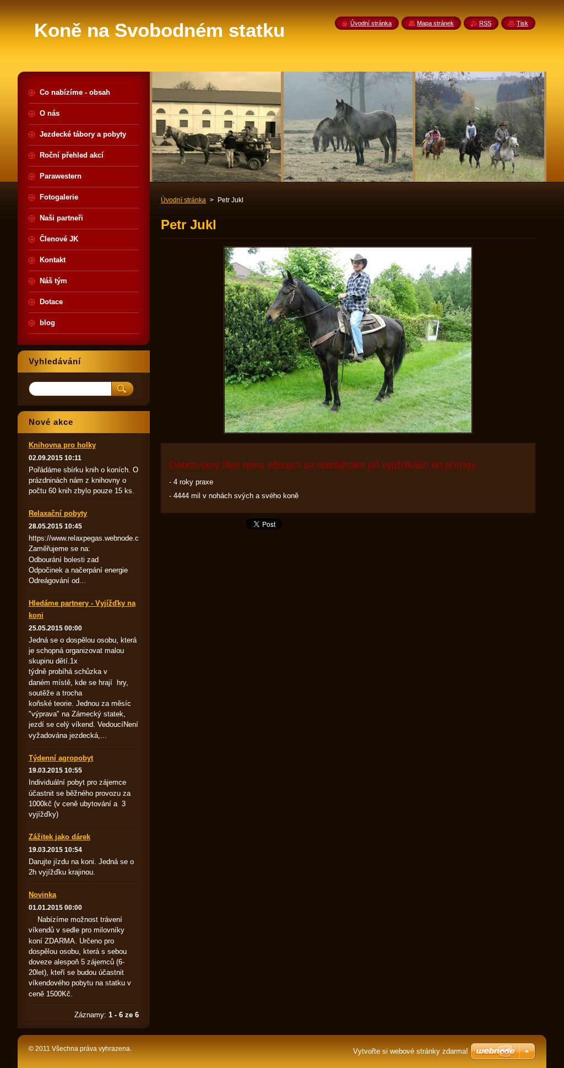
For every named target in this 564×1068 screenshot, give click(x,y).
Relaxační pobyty (58, 513)
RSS (485, 23)
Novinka (42, 895)
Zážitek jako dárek (59, 837)
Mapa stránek (435, 23)
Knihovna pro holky (62, 445)
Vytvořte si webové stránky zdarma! (410, 1051)
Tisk (522, 23)
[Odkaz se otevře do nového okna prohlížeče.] (348, 433)
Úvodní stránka (183, 200)
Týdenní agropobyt (61, 758)
